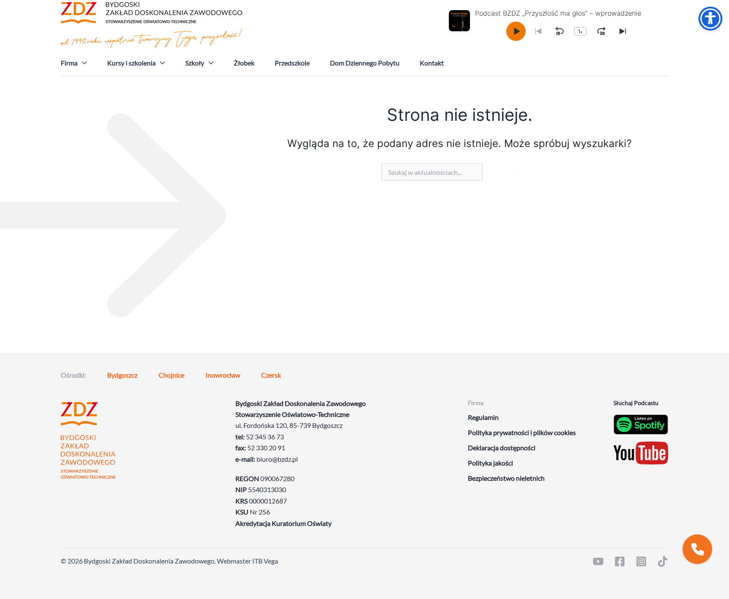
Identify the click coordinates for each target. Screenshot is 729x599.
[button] (82, 63)
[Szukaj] (515, 167)
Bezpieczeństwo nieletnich (506, 478)
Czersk (271, 375)
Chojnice (171, 375)
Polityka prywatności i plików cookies (522, 432)
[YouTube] (598, 561)
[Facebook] (619, 561)
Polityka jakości (490, 463)
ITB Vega (265, 561)
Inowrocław (222, 375)
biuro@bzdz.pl (277, 459)
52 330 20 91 (266, 448)
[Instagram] (641, 561)
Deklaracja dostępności (501, 448)
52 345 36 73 (265, 437)
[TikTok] (662, 561)
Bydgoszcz (122, 375)
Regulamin (483, 417)
